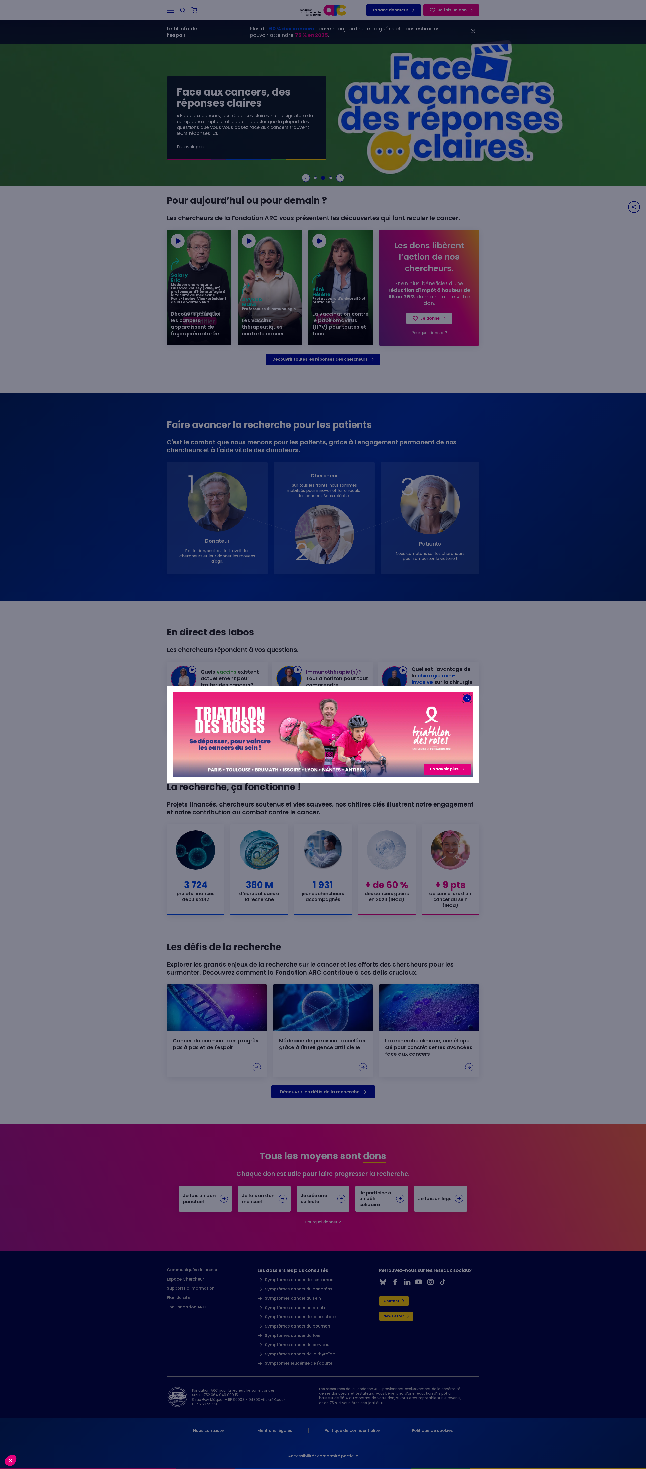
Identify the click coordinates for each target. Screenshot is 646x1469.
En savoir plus (444, 769)
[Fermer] (467, 698)
